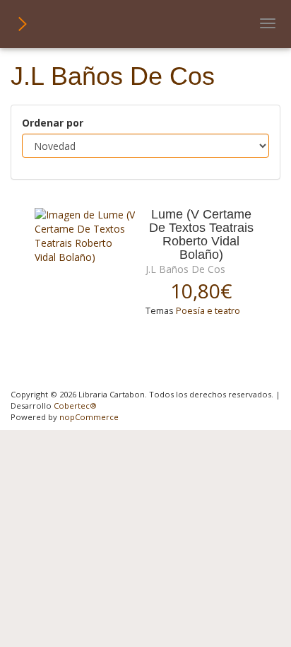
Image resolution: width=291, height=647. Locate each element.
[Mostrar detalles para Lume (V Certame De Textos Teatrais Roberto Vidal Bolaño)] (85, 236)
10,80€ (201, 290)
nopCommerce (89, 417)
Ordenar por (52, 122)
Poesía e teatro (208, 311)
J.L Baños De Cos (185, 269)
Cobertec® (75, 405)
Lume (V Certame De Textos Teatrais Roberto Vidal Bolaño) (201, 235)
